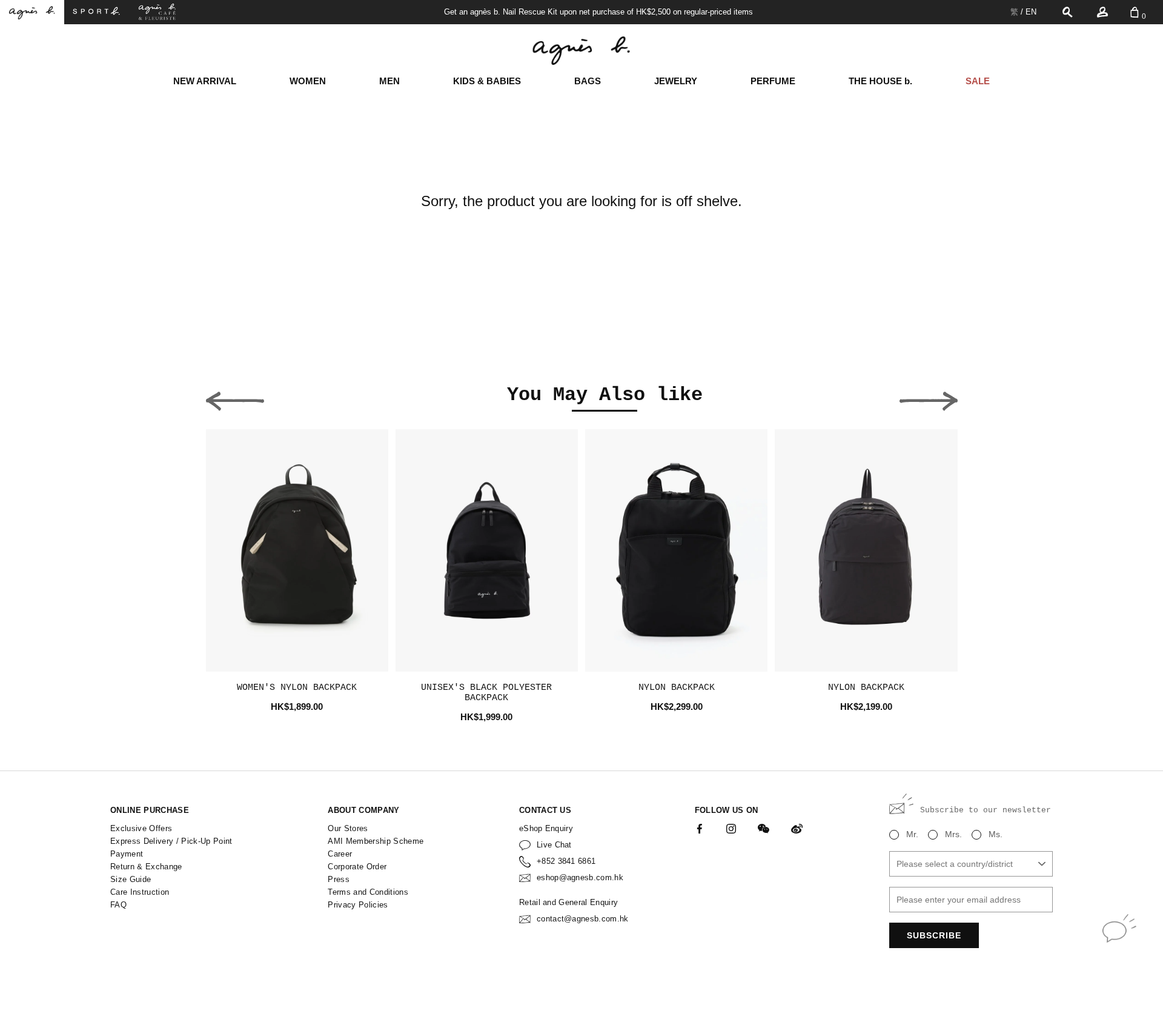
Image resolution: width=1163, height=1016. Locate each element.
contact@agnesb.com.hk (583, 918)
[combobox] (971, 864)
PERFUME (772, 81)
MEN (389, 81)
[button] (235, 398)
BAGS (587, 81)
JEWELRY (675, 81)
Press (339, 879)
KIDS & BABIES (487, 81)
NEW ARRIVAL (204, 81)
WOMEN (308, 81)
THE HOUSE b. (880, 81)
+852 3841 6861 (566, 861)
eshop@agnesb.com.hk (580, 877)
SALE (978, 81)
